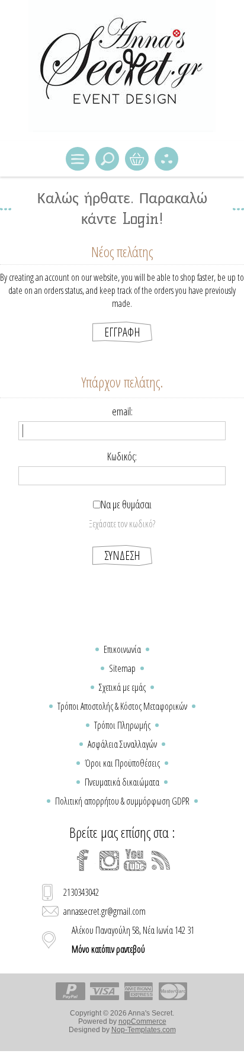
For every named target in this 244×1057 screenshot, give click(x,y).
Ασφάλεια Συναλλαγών (122, 744)
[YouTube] (135, 860)
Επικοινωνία (122, 649)
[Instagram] (109, 860)
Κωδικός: (122, 456)
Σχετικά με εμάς (122, 687)
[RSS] (161, 860)
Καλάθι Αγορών (137, 159)
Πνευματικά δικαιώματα (122, 782)
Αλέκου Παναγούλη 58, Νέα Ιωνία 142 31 (133, 940)
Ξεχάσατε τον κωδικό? (122, 523)
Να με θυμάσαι (126, 504)
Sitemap (122, 668)
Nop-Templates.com (143, 1030)
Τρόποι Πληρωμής (122, 725)
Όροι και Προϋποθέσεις (122, 763)
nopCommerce (142, 1021)
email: (122, 411)
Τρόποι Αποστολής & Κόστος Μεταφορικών (122, 706)
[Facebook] (82, 860)
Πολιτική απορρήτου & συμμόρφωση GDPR (122, 801)
